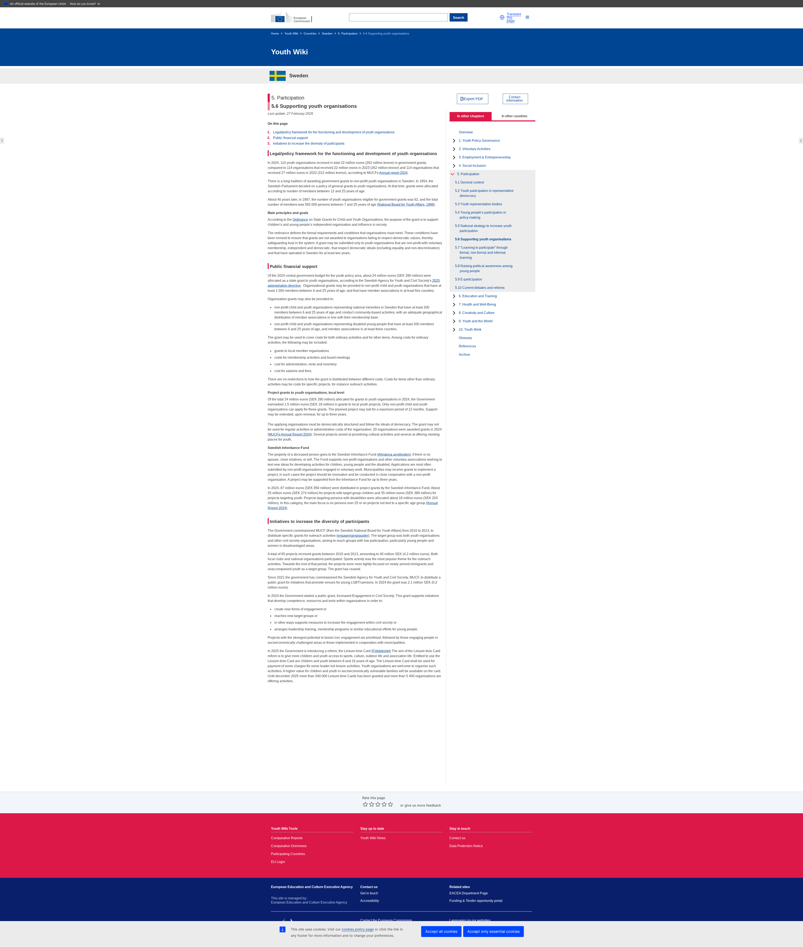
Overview (466, 132)
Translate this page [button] (514, 17)
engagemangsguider (353, 535)
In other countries (514, 116)
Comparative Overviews (289, 846)
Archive (464, 354)
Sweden (327, 33)
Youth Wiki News (373, 838)
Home (275, 33)
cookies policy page (358, 929)
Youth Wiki (291, 33)
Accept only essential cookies (493, 931)
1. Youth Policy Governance (479, 140)
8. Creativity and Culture (477, 313)
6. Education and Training (478, 296)
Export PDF (473, 99)
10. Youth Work (470, 329)
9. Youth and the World (475, 321)
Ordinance (300, 219)
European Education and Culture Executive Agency (312, 887)
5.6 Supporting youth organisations (485, 239)
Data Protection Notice (466, 846)
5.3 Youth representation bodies (481, 204)
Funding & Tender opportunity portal (476, 900)
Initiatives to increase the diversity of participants (308, 143)
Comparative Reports (287, 838)
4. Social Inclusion (472, 165)
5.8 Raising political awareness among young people (486, 268)
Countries (310, 33)
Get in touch (369, 893)
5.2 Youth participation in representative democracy (487, 193)
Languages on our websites (469, 920)
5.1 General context (472, 182)
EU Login (278, 862)
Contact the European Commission (386, 920)
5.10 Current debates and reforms (482, 287)
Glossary (465, 338)
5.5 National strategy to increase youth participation (1, 141)
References (467, 346)
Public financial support (290, 138)
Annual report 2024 (393, 173)
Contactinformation (514, 99)
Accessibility (369, 900)
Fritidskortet (381, 651)
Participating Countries (288, 854)
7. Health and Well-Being (477, 304)
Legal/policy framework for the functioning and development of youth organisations (334, 132)
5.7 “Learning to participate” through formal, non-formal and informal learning (801, 141)
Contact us (457, 838)
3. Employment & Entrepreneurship (485, 157)
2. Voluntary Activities (474, 149)
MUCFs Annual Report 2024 (290, 434)
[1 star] (365, 804)
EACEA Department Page (468, 893)
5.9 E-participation (471, 279)
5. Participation (348, 33)
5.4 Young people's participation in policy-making (483, 215)
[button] (502, 17)
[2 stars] (368, 804)
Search (458, 17)
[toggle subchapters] (454, 140)
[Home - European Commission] (294, 17)
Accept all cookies (441, 931)
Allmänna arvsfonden (394, 454)
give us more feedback (423, 805)
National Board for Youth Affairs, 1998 (406, 204)
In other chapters (470, 116)
